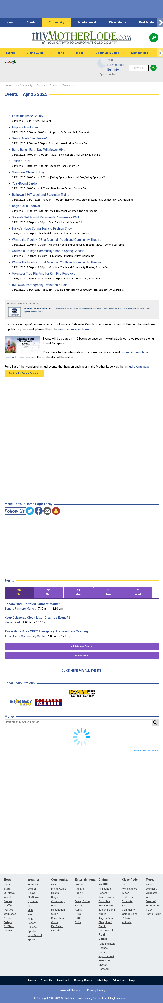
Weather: (34, 879)
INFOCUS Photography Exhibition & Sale (40, 285)
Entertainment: (85, 879)
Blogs (80, 52)
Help (132, 980)
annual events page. (137, 366)
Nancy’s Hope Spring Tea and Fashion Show (42, 228)
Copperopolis (107, 930)
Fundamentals (107, 943)
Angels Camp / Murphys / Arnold (106, 922)
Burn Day (33, 884)
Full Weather (115, 64)
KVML (78, 909)
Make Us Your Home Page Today (28, 504)
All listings (105, 888)
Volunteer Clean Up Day (28, 172)
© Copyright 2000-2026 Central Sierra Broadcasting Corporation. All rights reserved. (81, 998)
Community (56, 22)
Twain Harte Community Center (25, 636)
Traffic (8, 905)
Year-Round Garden (25, 183)
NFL (30, 906)
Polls (78, 922)
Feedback (63, 980)
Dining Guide (117, 22)
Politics (8, 909)
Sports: (33, 901)
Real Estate (146, 22)
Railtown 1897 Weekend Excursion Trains (40, 195)
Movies (79, 884)
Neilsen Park (13, 622)
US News (9, 892)
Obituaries (10, 913)
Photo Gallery (153, 913)
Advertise (118, 980)
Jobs (125, 884)
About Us (47, 980)
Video (149, 897)
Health (59, 52)
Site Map (102, 980)
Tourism (8, 930)
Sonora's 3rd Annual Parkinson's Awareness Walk (46, 217)
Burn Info (113, 69)
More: (150, 879)
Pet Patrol (57, 926)
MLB (30, 910)
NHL (30, 918)
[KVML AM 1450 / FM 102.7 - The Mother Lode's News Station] (82, 692)
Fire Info (56, 930)
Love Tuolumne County (27, 116)
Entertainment (86, 22)
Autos (125, 892)
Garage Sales (129, 913)
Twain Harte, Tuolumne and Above (107, 909)
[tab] (19, 592)
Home (32, 980)
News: (8, 879)
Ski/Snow (33, 897)
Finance (103, 947)
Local (7, 884)
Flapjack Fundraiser (25, 127)
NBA (30, 914)
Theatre (79, 888)
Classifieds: (130, 879)
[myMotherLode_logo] (81, 38)
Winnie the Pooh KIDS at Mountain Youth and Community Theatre (56, 240)
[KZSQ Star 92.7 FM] (19, 701)
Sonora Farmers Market (20, 608)
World (7, 897)
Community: (59, 879)
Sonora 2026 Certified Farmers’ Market (32, 604)
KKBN (78, 918)
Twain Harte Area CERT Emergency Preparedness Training (46, 631)
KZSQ (78, 913)
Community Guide (107, 52)
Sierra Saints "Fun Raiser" (29, 138)
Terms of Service (69, 990)
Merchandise (129, 888)
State (7, 888)
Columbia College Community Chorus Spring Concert (48, 251)
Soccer (32, 922)
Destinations (139, 52)
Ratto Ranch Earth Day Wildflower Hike (38, 150)
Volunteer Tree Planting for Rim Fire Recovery (43, 273)
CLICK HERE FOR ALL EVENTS (81, 670)
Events (10, 52)
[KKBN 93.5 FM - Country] (48, 701)
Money (8, 901)
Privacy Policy (83, 980)
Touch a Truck (21, 161)
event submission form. (73, 329)
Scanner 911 (153, 888)
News (10, 22)
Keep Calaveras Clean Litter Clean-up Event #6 (37, 617)
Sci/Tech (9, 926)
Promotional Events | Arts (22, 303)
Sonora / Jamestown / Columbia (106, 897)
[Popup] (153, 37)
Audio (149, 884)
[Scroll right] (160, 22)
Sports (31, 22)
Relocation (105, 960)
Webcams (151, 892)
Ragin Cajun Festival (26, 206)
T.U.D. (149, 909)
